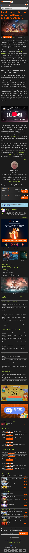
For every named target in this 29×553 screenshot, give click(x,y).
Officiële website (6, 266)
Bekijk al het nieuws (14, 181)
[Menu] (27, 2)
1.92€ (24, 197)
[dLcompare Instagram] (12, 550)
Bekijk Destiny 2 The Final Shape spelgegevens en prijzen (14, 296)
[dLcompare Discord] (24, 550)
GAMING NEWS (7, 37)
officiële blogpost (16, 136)
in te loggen (7, 205)
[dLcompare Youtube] (20, 550)
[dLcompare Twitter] (5, 550)
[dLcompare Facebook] (9, 550)
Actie (10, 267)
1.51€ (24, 191)
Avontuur (14, 267)
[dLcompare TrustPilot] (16, 550)
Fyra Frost (14, 37)
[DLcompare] (14, 537)
